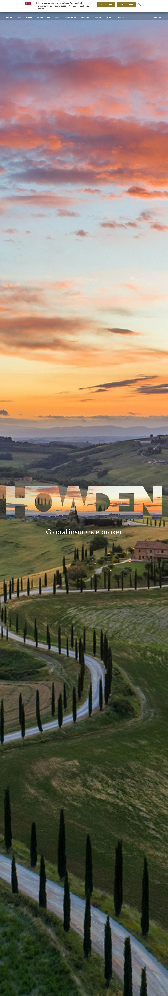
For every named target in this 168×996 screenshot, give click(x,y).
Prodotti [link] (29, 17)
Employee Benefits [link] (43, 17)
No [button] (121, 4)
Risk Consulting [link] (71, 17)
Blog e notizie (86, 17)
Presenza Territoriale (14, 17)
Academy (98, 17)
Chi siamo (109, 17)
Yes (101, 4)
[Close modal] (139, 4)
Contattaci (120, 17)
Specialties (57, 17)
